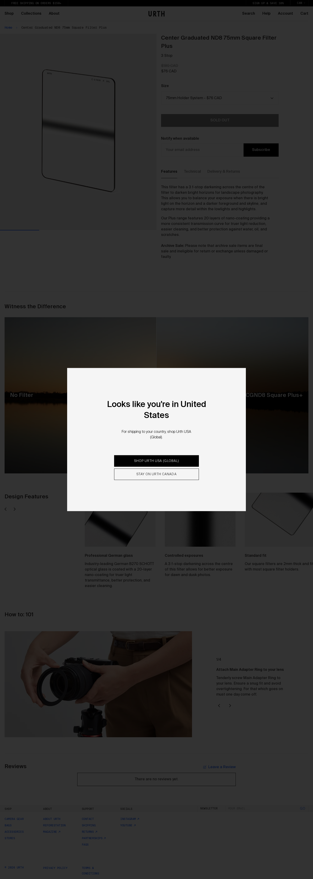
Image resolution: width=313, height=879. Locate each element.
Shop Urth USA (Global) (156, 461)
